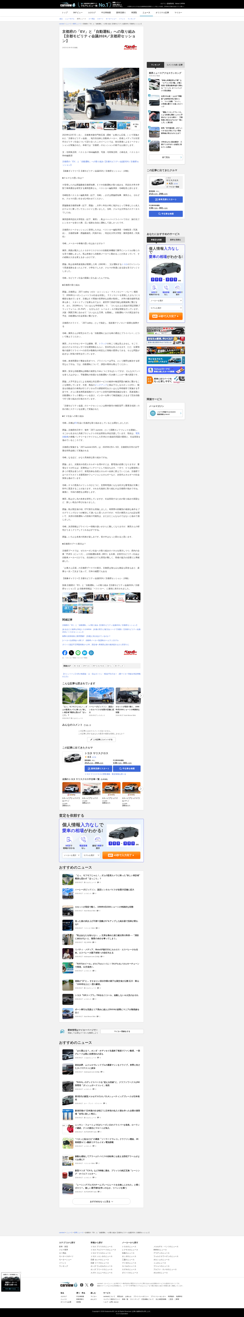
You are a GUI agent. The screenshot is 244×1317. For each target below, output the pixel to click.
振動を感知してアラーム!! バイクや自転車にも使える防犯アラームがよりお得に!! (107, 1158)
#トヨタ (77, 666)
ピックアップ (101, 385)
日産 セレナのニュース (100, 1260)
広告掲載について (147, 1299)
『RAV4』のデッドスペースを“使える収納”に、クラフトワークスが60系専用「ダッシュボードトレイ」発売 (107, 1083)
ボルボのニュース (161, 1273)
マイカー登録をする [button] (122, 1031)
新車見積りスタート (100, 768)
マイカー (178, 12)
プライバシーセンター (158, 1296)
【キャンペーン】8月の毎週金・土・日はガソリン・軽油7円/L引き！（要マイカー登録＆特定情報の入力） (101, 675)
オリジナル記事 (162, 12)
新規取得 (170, 3)
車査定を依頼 (156, 240)
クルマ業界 (63, 1250)
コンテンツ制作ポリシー (111, 1299)
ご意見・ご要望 (173, 1299)
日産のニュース (128, 1253)
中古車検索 (106, 12)
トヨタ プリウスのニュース (101, 1247)
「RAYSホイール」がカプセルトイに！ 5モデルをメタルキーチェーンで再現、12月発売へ (107, 965)
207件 (94, 757)
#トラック (119, 666)
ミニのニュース (160, 1263)
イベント (62, 1263)
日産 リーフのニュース (100, 1263)
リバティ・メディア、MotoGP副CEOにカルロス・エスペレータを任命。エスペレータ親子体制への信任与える (106, 951)
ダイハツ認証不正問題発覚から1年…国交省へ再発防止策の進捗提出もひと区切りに (95, 645)
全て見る (136, 125)
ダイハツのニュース (130, 1273)
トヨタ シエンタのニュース (101, 1256)
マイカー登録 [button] (174, 187)
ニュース (146, 12)
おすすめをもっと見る (100, 1201)
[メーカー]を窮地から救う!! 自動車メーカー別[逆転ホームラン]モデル (90, 640)
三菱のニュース (128, 1260)
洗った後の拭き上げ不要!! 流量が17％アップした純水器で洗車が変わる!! (106, 922)
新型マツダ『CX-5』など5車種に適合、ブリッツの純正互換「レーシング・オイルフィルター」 (107, 1172)
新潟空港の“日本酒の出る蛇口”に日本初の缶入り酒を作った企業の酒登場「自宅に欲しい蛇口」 (107, 1112)
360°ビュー (78, 12)
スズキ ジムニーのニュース (101, 1273)
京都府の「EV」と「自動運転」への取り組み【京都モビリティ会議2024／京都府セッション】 (100, 625)
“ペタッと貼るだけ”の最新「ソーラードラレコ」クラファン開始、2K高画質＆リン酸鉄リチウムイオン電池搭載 (107, 1140)
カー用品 (62, 1253)
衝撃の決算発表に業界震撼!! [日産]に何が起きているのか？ (86, 636)
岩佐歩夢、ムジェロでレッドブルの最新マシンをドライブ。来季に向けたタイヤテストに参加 (107, 1066)
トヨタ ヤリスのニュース (101, 1253)
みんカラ (94, 1299)
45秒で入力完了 (123, 855)
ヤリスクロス (172, 179)
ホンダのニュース (129, 1256)
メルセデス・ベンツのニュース (166, 1247)
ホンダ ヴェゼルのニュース (101, 1266)
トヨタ (125, 264)
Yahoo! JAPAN (180, 3)
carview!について (109, 1296)
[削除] (20, 1272)
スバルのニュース (129, 1266)
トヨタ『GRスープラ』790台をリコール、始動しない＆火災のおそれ (106, 995)
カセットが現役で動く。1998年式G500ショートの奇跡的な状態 (128, 709)
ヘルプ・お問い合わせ (111, 1302)
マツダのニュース (129, 1263)
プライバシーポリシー (141, 1296)
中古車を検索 (129, 768)
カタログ (92, 12)
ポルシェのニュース (162, 1260)
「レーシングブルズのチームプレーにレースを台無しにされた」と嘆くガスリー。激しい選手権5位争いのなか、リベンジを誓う (107, 1186)
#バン (110, 666)
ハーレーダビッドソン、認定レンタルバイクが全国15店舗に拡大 (101, 709)
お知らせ (128, 1296)
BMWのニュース (160, 1250)
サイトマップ (134, 1299)
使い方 (88, 725)
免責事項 (179, 1296)
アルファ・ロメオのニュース (165, 1269)
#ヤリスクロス (98, 666)
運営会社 (120, 1296)
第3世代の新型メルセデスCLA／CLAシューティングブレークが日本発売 (107, 1098)
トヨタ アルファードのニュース (103, 1250)
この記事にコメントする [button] (103, 739)
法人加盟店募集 (161, 1299)
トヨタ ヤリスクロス (96, 753)
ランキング (155, 65)
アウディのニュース (162, 1253)
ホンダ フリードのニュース (101, 1269)
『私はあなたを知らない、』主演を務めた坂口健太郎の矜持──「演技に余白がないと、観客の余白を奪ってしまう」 (107, 937)
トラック (103, 344)
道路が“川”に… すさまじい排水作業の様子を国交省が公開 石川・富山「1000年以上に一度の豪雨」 (107, 982)
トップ (65, 12)
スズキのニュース (129, 1269)
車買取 (134, 12)
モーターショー (65, 1260)
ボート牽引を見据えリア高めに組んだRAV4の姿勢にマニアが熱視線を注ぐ (107, 1011)
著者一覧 (125, 1299)
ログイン (164, 3)
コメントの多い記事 (175, 65)
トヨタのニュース (129, 1247)
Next (140, 695)
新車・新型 (63, 1247)
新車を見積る (175, 240)
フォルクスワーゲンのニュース (166, 1256)
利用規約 (171, 1296)
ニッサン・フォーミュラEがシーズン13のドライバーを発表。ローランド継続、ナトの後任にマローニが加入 (107, 1126)
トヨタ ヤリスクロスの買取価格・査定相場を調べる (105, 774)
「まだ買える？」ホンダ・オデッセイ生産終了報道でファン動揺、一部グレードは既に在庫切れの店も (107, 1052)
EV (75, 423)
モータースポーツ (66, 1256)
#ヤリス (86, 666)
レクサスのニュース (130, 1250)
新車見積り (121, 12)
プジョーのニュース (162, 1266)
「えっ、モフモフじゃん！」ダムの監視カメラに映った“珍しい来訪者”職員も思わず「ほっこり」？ (74, 711)
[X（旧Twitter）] (87, 1285)
